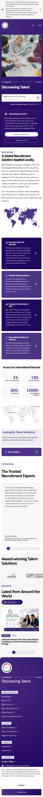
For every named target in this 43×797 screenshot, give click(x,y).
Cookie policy (30, 776)
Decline (21, 785)
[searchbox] (19, 99)
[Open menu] (39, 25)
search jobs (38, 98)
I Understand (21, 792)
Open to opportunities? (25, 104)
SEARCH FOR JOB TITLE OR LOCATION (14, 97)
